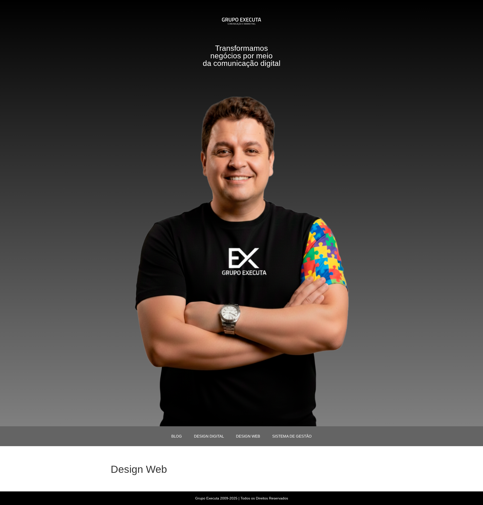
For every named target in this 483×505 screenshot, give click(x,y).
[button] (241, 482)
